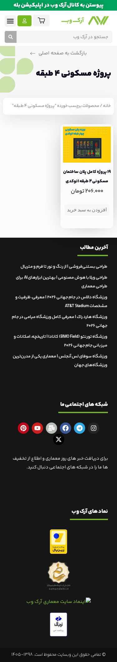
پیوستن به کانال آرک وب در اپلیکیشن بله (58, 5)
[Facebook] (65, 428)
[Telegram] (79, 428)
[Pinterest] (23, 428)
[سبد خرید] (41, 20)
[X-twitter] (58, 439)
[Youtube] (37, 428)
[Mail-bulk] (51, 428)
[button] (10, 21)
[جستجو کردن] (11, 37)
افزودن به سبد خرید (87, 209)
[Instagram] (93, 428)
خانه (107, 106)
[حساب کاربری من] (24, 20)
